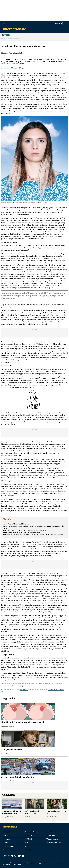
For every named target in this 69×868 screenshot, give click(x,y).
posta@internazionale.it (26, 686)
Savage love (50, 835)
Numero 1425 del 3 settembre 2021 (11, 38)
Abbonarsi (58, 23)
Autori (27, 846)
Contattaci (6, 835)
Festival (5, 843)
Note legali (13, 864)
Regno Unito (18, 53)
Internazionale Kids (53, 843)
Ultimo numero (52, 839)
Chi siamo (6, 832)
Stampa (15, 68)
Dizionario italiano (31, 832)
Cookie (19, 864)
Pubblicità (28, 839)
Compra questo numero (56, 689)
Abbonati (4, 692)
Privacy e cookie (8, 846)
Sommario (6, 839)
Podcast (49, 832)
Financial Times (7, 53)
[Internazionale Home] (10, 827)
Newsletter (29, 850)
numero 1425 (24, 689)
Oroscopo (28, 835)
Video (5, 850)
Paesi (26, 843)
